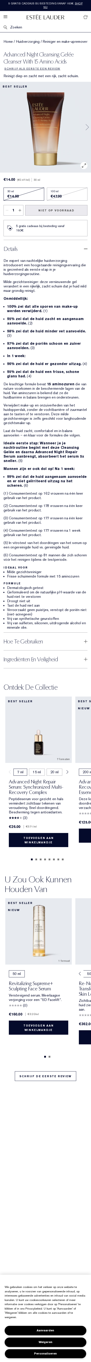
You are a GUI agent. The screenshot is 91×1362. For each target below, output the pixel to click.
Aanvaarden (45, 1330)
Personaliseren (45, 1353)
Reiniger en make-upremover (65, 41)
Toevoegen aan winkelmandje (38, 840)
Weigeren (45, 1342)
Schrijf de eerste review (45, 1076)
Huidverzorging (28, 41)
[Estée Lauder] (45, 16)
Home (8, 41)
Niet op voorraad (56, 210)
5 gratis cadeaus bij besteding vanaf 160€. (45, 5)
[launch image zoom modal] (83, 165)
